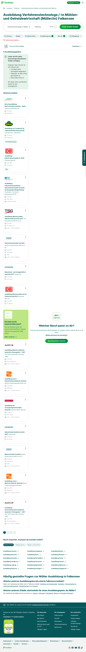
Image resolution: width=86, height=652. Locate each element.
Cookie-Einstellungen (22, 641)
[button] (53, 27)
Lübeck (35, 593)
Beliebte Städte (8, 544)
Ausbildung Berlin (57, 551)
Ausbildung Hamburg (10, 561)
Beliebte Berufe (20, 545)
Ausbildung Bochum (10, 554)
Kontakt (56, 618)
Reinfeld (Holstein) (67, 593)
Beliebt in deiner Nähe (34, 545)
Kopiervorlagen (75, 618)
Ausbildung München (58, 565)
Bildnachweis (54, 641)
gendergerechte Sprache (40, 605)
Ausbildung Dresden (10, 558)
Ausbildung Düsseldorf (35, 558)
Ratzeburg (49, 593)
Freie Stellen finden (70, 27)
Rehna (56, 593)
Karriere (24, 644)
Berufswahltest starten (56, 341)
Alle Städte (40, 615)
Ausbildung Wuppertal (59, 568)
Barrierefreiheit (67, 641)
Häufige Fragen (42, 629)
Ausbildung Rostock (10, 568)
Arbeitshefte (74, 615)
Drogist (35, 586)
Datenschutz (7, 641)
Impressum (6, 644)
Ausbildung (9, 8)
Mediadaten (58, 621)
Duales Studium (19, 617)
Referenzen (58, 627)
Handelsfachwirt (24, 586)
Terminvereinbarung (60, 624)
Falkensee (16, 8)
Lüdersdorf (42, 593)
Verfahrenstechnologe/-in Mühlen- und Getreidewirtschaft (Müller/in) (38, 8)
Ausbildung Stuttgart (34, 568)
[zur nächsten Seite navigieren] (14, 532)
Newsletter (74, 626)
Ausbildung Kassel (57, 561)
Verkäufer (61, 584)
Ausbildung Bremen (58, 554)
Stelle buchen (58, 615)
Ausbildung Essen (57, 558)
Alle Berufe (40, 618)
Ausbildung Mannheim (35, 565)
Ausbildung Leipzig (9, 565)
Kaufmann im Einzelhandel (48, 584)
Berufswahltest (42, 621)
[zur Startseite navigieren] (4, 8)
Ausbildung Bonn (33, 554)
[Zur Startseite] (7, 2)
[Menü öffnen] (83, 3)
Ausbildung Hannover (34, 561)
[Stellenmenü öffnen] (26, 98)
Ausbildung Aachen (10, 551)
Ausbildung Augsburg (34, 551)
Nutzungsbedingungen (39, 641)
